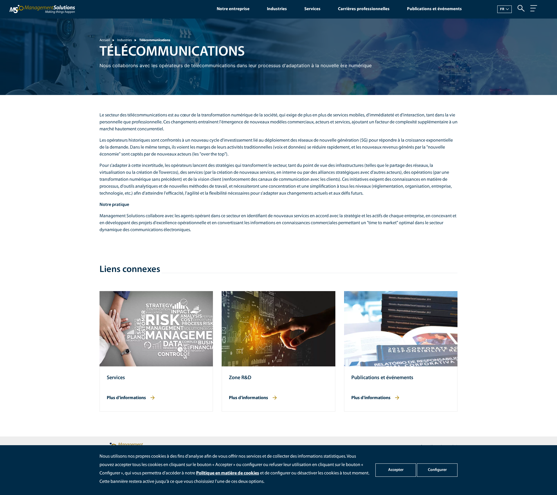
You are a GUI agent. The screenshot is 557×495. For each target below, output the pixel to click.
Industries (277, 9)
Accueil (105, 40)
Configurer (437, 470)
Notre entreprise (233, 9)
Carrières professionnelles (364, 9)
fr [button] (502, 9)
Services (312, 9)
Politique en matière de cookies (227, 473)
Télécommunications (154, 40)
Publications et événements (434, 9)
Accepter (396, 470)
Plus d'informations (126, 398)
